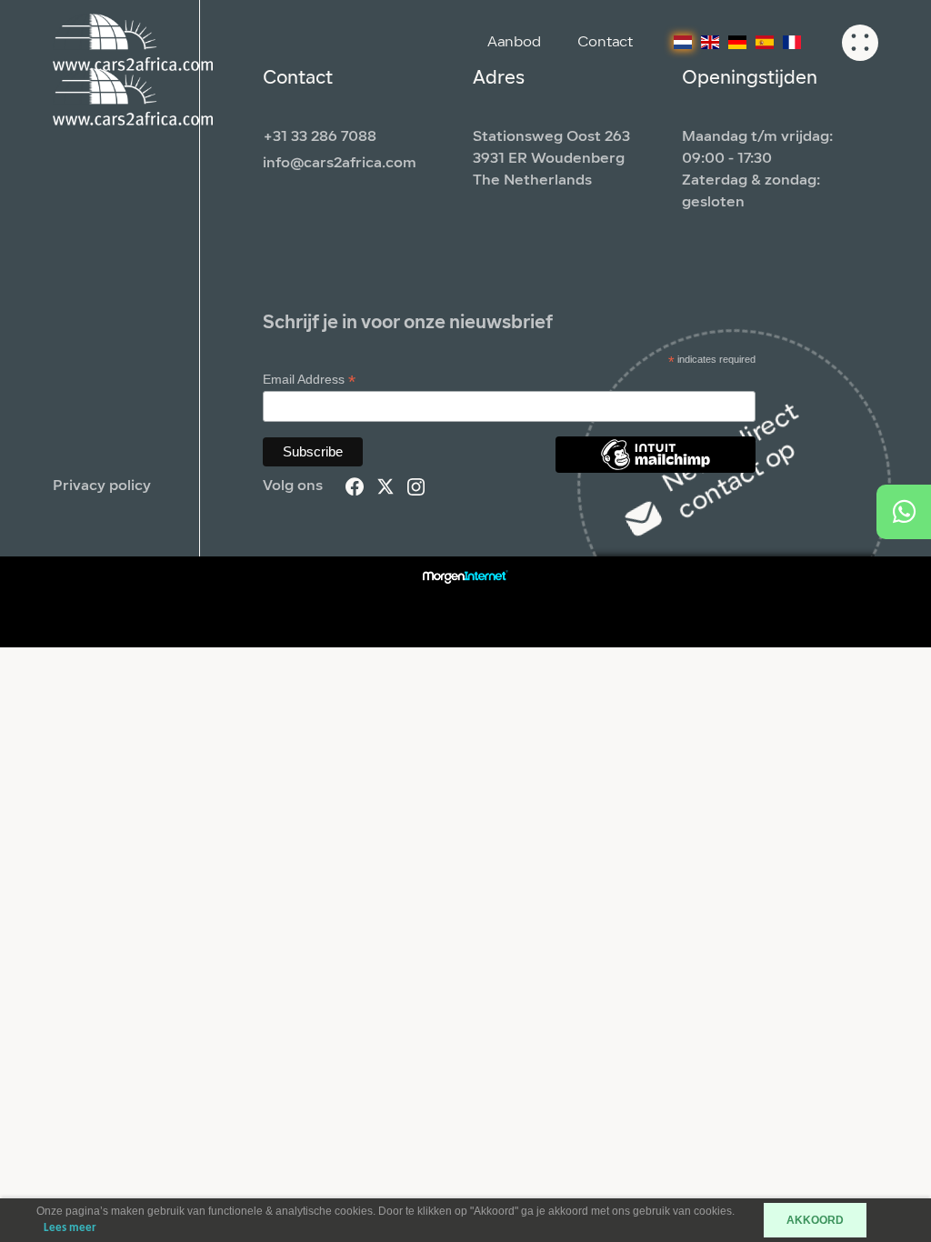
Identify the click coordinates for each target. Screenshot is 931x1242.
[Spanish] (765, 42)
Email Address (309, 379)
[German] (737, 42)
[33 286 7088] (903, 512)
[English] (710, 42)
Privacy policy (102, 486)
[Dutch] (683, 42)
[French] (792, 42)
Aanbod (514, 42)
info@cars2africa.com (339, 163)
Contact (605, 42)
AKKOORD (815, 1220)
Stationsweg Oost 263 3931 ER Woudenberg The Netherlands (551, 159)
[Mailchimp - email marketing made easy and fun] (656, 468)
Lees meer (70, 1228)
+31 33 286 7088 (319, 137)
